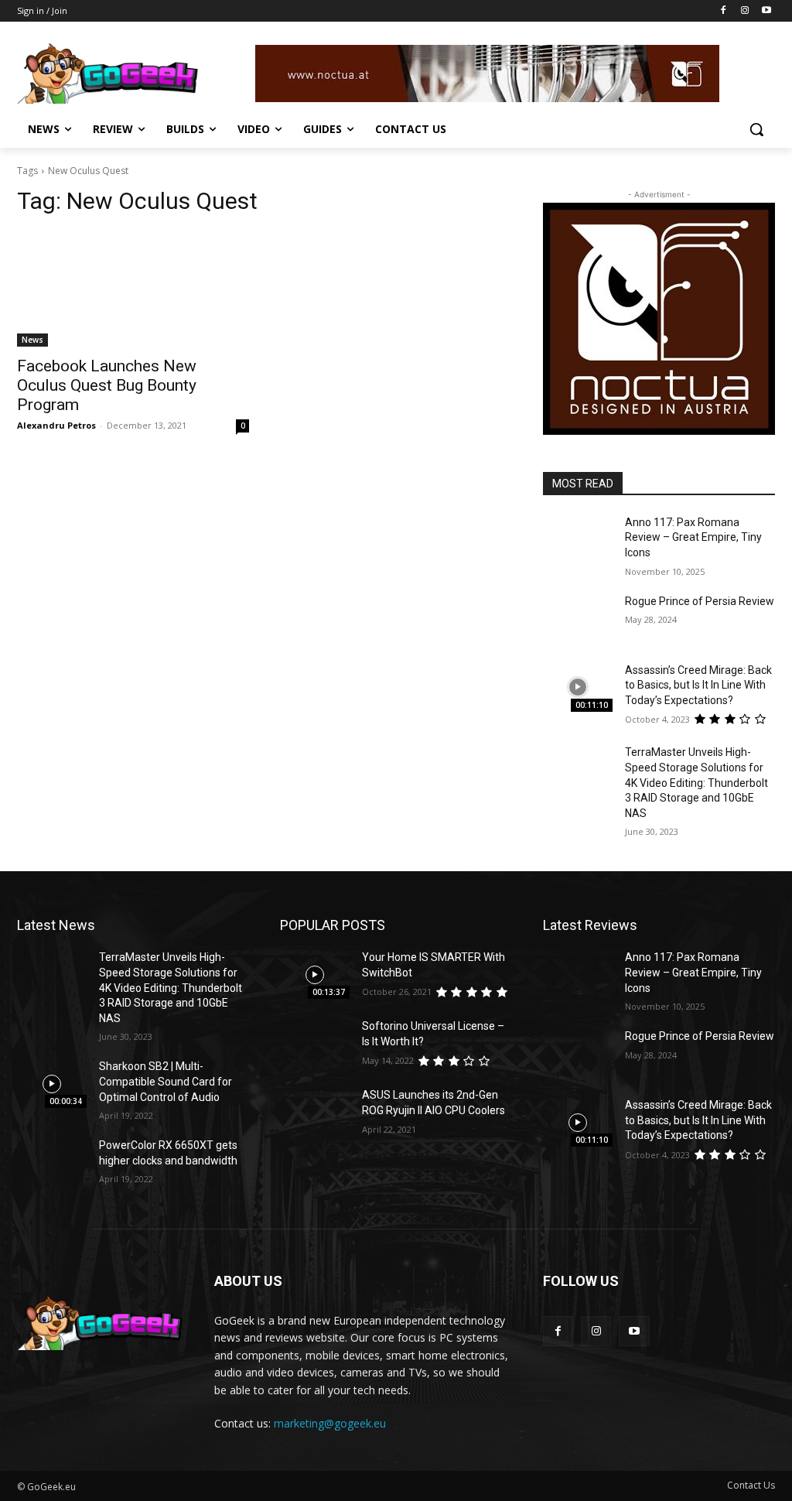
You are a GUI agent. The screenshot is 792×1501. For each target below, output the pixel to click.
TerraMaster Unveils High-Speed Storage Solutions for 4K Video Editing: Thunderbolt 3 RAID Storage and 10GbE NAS (696, 782)
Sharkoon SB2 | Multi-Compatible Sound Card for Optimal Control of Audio (165, 1081)
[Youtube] (766, 11)
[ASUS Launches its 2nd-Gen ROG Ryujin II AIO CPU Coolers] (315, 1112)
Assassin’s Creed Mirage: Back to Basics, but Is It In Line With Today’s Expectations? (698, 685)
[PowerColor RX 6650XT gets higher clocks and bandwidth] (52, 1162)
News (32, 339)
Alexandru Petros (56, 425)
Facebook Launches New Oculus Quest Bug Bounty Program (106, 385)
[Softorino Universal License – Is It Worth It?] (315, 1043)
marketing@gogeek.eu (330, 1423)
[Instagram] (744, 11)
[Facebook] (723, 11)
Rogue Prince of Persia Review (699, 601)
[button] (756, 129)
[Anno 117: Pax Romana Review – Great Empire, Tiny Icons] (578, 539)
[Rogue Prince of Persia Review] (578, 618)
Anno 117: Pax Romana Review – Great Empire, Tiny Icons (693, 537)
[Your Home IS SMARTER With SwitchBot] (315, 974)
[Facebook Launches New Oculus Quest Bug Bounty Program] (133, 289)
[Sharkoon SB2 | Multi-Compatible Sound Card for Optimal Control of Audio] (52, 1083)
